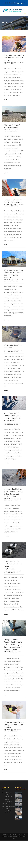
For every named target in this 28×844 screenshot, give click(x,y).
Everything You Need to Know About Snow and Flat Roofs (14, 57)
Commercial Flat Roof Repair (12, 63)
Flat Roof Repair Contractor (10, 62)
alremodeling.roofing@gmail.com (9, 806)
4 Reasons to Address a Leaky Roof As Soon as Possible (14, 724)
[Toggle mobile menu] (25, 13)
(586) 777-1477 (19, 3)
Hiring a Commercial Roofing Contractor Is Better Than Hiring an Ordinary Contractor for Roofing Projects (13, 645)
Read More (6, 99)
